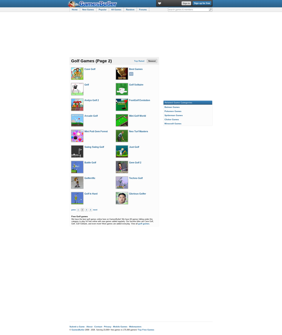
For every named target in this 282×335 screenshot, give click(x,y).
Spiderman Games (173, 115)
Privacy (107, 326)
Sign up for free (202, 3)
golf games (143, 223)
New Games (88, 9)
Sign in (186, 3)
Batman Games (172, 107)
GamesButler (93, 3)
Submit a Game (77, 326)
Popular (102, 9)
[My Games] (159, 3)
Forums (143, 9)
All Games (116, 9)
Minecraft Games (172, 123)
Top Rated (139, 61)
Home (75, 9)
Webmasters (135, 326)
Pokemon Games (172, 111)
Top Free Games (146, 330)
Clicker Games (171, 119)
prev (73, 209)
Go (210, 9)
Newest (152, 61)
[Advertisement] (141, 34)
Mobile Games (120, 326)
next (95, 209)
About (89, 326)
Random (130, 9)
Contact (98, 326)
